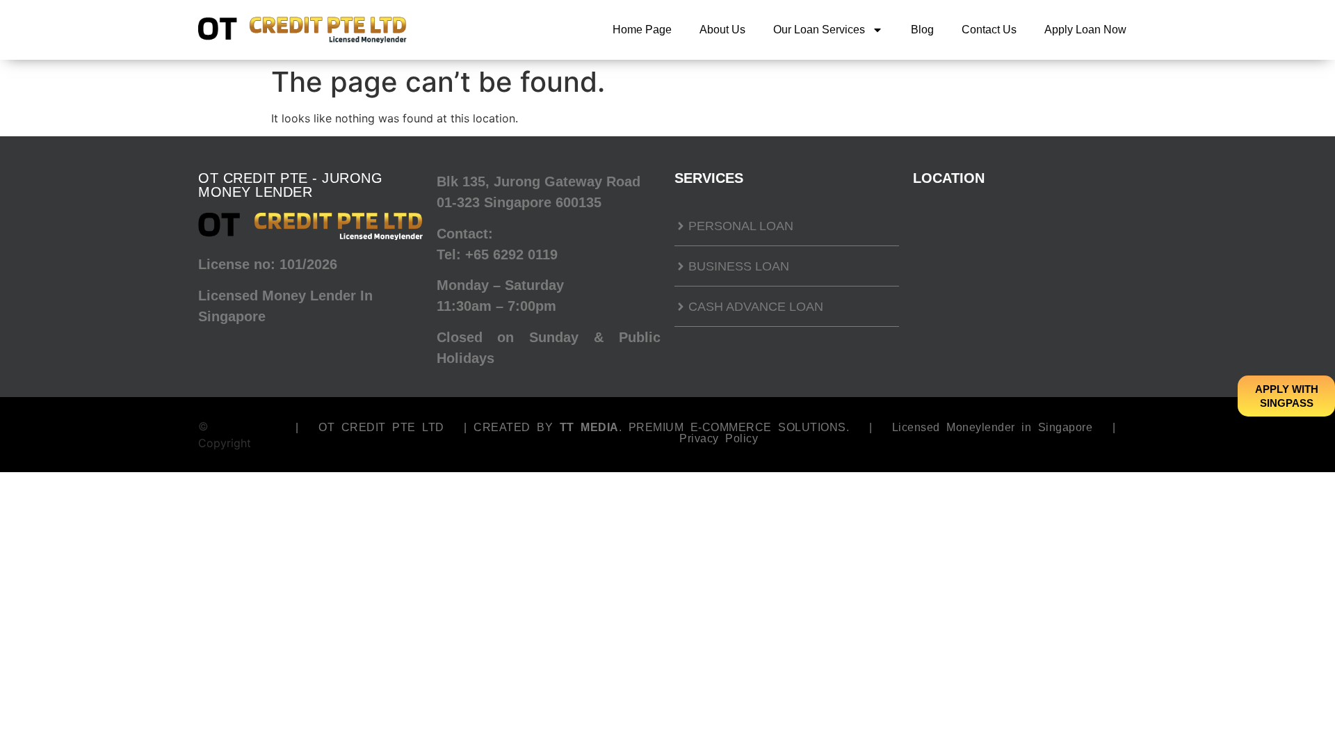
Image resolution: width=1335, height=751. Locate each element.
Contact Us (989, 29)
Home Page (642, 29)
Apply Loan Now (1085, 29)
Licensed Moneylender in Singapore (992, 427)
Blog (922, 29)
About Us (722, 29)
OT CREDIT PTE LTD (381, 427)
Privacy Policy (718, 438)
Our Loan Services (819, 29)
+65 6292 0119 (511, 254)
